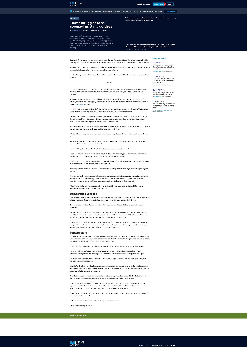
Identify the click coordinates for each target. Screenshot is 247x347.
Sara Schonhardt (167, 110)
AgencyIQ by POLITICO (160, 345)
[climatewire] (159, 62)
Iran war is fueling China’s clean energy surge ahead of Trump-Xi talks (164, 106)
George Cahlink (77, 30)
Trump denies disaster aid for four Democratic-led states (163, 93)
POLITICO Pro (144, 345)
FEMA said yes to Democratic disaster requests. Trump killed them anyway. (164, 80)
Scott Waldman (158, 110)
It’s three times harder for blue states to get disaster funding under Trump (163, 67)
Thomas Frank (157, 71)
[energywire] (159, 101)
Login (170, 4)
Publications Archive (143, 4)
